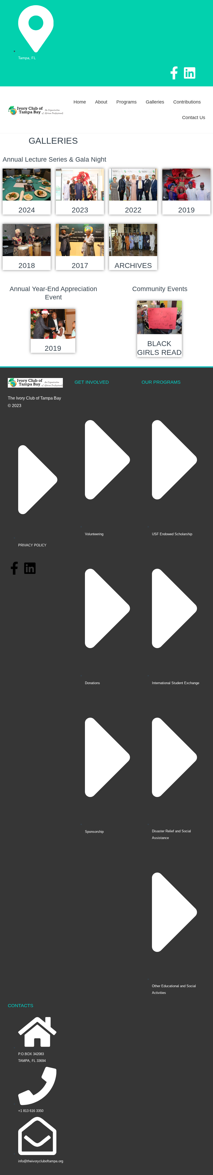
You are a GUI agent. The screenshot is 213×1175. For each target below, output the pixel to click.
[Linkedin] (189, 72)
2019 (186, 210)
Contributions (187, 102)
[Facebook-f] (174, 72)
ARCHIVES (133, 266)
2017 (80, 266)
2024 (26, 210)
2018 (26, 266)
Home (80, 102)
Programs (126, 102)
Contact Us (193, 117)
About (101, 102)
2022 (133, 210)
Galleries (155, 102)
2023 (80, 210)
